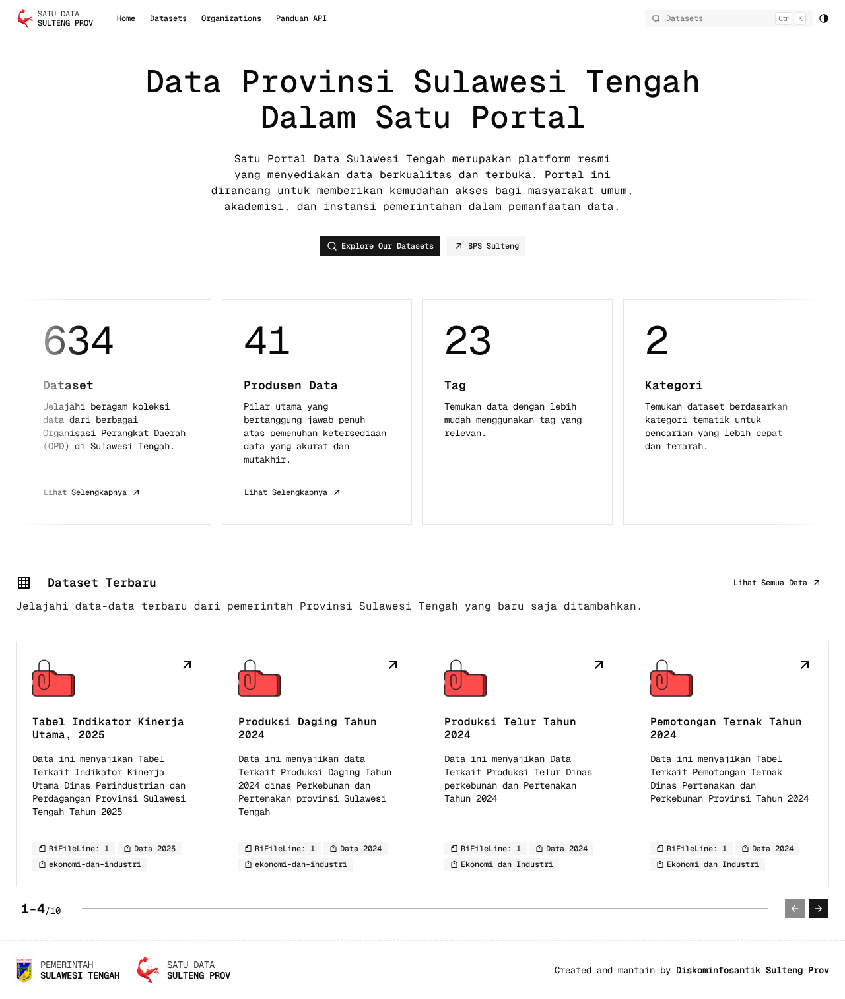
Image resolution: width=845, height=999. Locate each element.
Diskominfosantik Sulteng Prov (752, 970)
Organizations (231, 18)
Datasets (168, 18)
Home (126, 18)
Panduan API (301, 18)
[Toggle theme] (824, 18)
